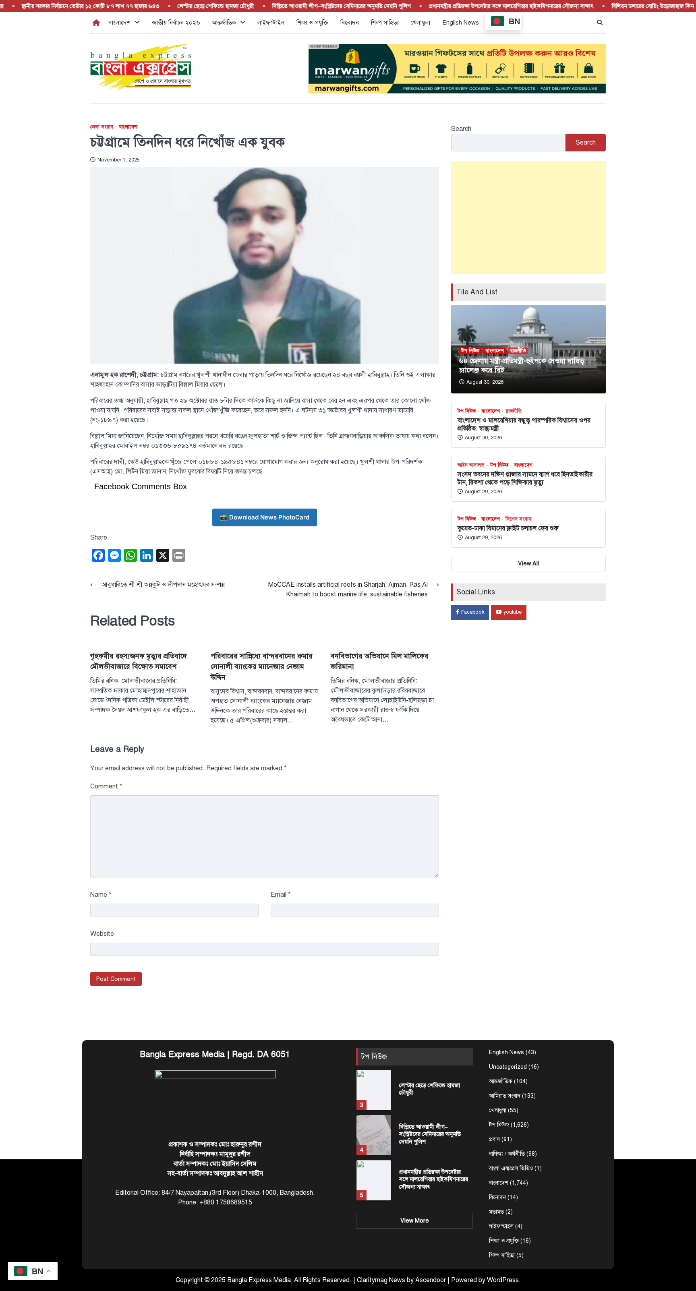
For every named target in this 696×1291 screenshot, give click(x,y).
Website (102, 934)
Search (461, 129)
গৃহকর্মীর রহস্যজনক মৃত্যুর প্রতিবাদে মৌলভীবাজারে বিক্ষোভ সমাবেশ (138, 661)
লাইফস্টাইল (270, 22)
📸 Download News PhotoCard (264, 517)
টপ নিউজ (470, 351)
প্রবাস (494, 1139)
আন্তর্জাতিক (224, 22)
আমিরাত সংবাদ (504, 1095)
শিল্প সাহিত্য (385, 22)
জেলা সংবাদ (101, 127)
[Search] (600, 23)
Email (281, 895)
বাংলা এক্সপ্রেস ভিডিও (511, 1168)
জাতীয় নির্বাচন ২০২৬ (176, 22)
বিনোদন (349, 22)
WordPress (503, 1280)
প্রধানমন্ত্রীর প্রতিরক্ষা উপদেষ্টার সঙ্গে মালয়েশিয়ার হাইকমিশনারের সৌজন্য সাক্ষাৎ (492, 6)
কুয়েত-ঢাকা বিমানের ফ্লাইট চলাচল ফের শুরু (508, 528)
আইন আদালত (471, 465)
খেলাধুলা (420, 22)
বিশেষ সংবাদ (518, 519)
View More (414, 1220)
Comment (106, 786)
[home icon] (96, 23)
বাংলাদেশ (119, 22)
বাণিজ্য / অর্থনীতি (507, 1153)
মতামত (496, 1211)
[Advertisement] (528, 217)
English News (460, 22)
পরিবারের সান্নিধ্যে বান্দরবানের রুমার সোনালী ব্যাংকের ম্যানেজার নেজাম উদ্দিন (262, 667)
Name (101, 895)
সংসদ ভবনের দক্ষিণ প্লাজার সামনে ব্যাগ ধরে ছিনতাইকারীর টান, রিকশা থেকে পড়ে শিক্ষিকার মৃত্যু (525, 478)
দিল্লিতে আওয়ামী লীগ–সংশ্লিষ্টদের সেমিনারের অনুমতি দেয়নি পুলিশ (323, 6)
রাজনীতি (518, 351)
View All (528, 563)
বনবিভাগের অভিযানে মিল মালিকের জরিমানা (380, 661)
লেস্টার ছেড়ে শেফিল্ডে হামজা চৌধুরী (197, 6)
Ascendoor (430, 1280)
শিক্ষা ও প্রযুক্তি (312, 22)
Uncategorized (508, 1066)
